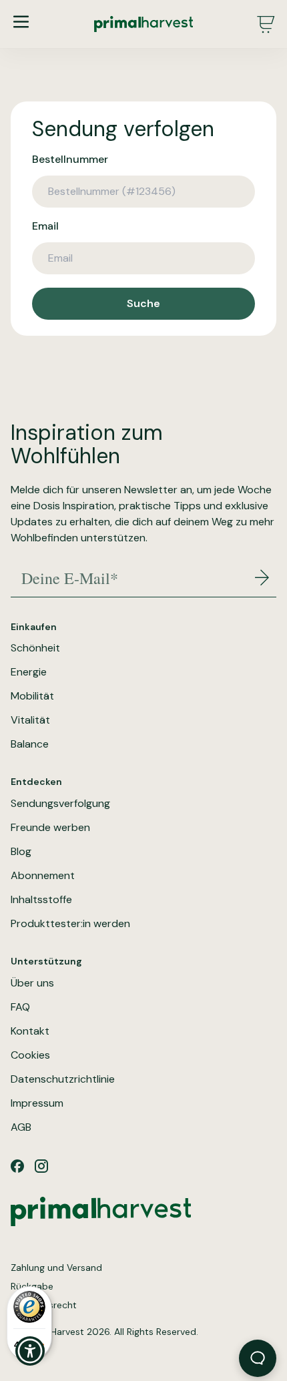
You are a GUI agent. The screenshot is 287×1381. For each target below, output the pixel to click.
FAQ (20, 1007)
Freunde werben (50, 827)
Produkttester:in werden (70, 923)
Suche (143, 303)
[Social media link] (17, 1166)
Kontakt (30, 1031)
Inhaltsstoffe (41, 899)
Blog (21, 851)
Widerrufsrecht (44, 1305)
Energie (29, 672)
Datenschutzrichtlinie (63, 1079)
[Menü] (21, 21)
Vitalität (30, 720)
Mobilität (32, 696)
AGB (21, 1127)
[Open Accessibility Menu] (30, 1351)
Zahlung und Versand (56, 1268)
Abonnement (43, 875)
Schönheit (35, 648)
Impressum (37, 1103)
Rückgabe (32, 1286)
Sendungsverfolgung (60, 803)
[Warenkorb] (265, 24)
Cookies (30, 1055)
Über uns (32, 983)
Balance (30, 744)
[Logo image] (143, 24)
